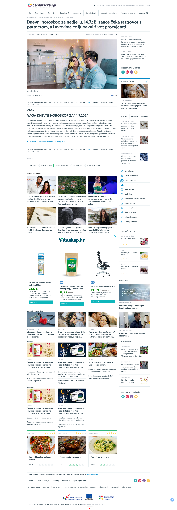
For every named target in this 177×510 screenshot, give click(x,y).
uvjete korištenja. (93, 475)
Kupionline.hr (115, 487)
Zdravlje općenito (33, 329)
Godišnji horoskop (131, 222)
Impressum (66, 481)
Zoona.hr (93, 487)
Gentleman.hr (57, 487)
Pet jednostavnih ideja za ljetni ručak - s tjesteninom (100, 363)
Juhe (122, 250)
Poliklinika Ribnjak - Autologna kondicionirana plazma (131, 306)
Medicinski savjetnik (125, 303)
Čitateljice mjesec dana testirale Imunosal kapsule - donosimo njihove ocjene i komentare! (40, 364)
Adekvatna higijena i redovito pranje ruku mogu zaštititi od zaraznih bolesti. (123, 5)
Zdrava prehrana (127, 100)
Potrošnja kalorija (130, 180)
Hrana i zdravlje (91, 13)
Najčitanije (144, 116)
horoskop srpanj (62, 165)
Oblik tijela (128, 194)
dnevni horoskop (46, 165)
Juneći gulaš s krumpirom (70, 457)
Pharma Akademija (70, 487)
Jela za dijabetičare (127, 236)
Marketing (55, 481)
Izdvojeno (124, 116)
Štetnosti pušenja (130, 212)
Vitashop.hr (46, 487)
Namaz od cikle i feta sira (129, 238)
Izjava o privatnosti (80, 481)
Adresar (142, 13)
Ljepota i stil (77, 13)
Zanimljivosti (39, 13)
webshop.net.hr (103, 487)
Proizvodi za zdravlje (128, 13)
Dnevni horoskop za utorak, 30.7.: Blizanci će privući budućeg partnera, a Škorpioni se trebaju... (101, 334)
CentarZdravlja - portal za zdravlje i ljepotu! (41, 17)
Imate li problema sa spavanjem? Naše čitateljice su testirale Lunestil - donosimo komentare (71, 364)
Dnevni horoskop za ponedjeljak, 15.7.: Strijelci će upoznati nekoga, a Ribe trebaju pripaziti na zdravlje (133, 56)
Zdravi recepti (126, 487)
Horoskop (70, 17)
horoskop (33, 165)
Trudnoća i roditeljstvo (109, 13)
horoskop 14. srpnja (93, 165)
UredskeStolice (83, 487)
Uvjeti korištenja (43, 481)
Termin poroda (130, 203)
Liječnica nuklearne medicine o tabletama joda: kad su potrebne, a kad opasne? (40, 334)
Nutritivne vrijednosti (131, 185)
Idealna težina (129, 189)
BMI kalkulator (129, 171)
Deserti (123, 264)
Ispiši (57, 34)
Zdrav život (52, 13)
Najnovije (134, 116)
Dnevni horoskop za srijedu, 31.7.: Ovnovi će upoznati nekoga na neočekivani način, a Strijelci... (71, 334)
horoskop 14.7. (77, 165)
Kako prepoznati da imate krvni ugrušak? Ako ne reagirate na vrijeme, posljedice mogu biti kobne (71, 374)
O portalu (30, 481)
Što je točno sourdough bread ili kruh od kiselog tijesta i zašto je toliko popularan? (134, 105)
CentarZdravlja (42, 5)
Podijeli (51, 34)
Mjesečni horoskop (131, 217)
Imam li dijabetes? (131, 208)
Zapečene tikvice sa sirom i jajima (39, 418)
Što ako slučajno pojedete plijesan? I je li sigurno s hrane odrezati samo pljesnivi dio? (129, 143)
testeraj (29, 359)
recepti (90, 359)
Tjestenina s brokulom (100, 457)
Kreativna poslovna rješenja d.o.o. (93, 504)
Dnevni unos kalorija (131, 176)
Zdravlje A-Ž (64, 13)
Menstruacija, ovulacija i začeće (135, 199)
